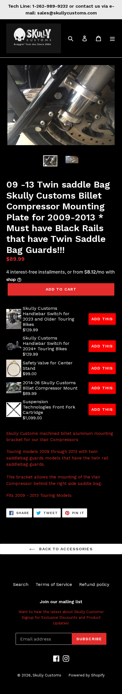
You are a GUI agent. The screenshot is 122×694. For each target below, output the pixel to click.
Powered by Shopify (86, 675)
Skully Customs (47, 675)
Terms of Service (53, 584)
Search (20, 584)
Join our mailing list (61, 601)
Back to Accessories (65, 549)
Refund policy (94, 584)
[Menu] (112, 38)
